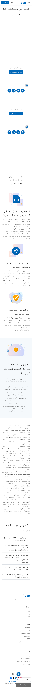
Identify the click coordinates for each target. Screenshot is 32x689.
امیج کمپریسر (25, 631)
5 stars (21, 180)
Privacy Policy (25, 658)
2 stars (13, 180)
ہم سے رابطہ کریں (24, 664)
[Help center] (12, 2)
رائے (28, 614)
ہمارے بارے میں (24, 656)
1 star (11, 180)
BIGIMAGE (26, 636)
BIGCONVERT (25, 633)
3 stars (16, 180)
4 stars (18, 180)
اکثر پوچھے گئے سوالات (22, 616)
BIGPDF (27, 628)
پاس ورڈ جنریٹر (24, 644)
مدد (28, 611)
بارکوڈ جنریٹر (24, 641)
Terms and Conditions (23, 661)
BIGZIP (28, 639)
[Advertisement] (16, 33)
